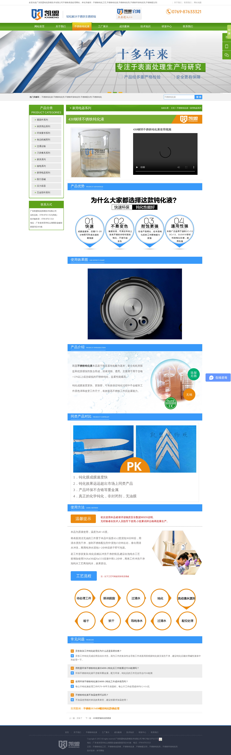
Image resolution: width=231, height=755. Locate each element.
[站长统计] (160, 739)
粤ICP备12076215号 (150, 739)
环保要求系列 (43, 133)
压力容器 (41, 186)
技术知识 (145, 26)
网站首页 (39, 26)
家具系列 (41, 159)
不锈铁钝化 (97, 97)
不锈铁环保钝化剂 (72, 97)
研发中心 (167, 26)
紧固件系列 (42, 120)
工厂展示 (103, 26)
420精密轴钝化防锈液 (102, 718)
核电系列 (41, 166)
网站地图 (197, 2)
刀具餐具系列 (43, 153)
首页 (67, 732)
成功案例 (124, 26)
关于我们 (178, 2)
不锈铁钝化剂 (59, 97)
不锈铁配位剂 (86, 97)
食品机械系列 (43, 139)
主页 (173, 108)
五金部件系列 (43, 192)
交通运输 (41, 146)
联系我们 (188, 2)
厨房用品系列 (43, 126)
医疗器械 (41, 179)
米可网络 (100, 750)
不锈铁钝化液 (81, 26)
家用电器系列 (43, 173)
